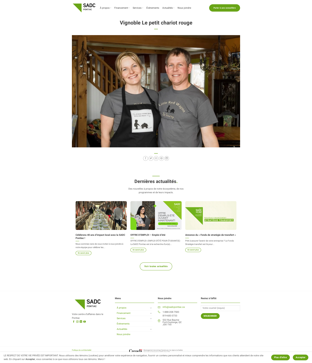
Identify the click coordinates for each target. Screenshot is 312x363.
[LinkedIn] (81, 321)
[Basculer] (150, 308)
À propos (105, 8)
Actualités (167, 8)
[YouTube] (84, 321)
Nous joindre (184, 8)
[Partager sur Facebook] (145, 158)
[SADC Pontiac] (84, 8)
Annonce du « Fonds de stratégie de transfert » (210, 235)
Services (137, 8)
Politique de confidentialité (81, 350)
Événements (152, 8)
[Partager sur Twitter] (150, 158)
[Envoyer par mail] (156, 158)
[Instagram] (77, 321)
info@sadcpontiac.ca (174, 307)
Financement (121, 8)
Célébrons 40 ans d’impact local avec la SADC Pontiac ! (100, 236)
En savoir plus (83, 253)
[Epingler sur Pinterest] (161, 158)
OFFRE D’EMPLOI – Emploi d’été (147, 235)
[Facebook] (74, 321)
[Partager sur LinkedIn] (166, 158)
